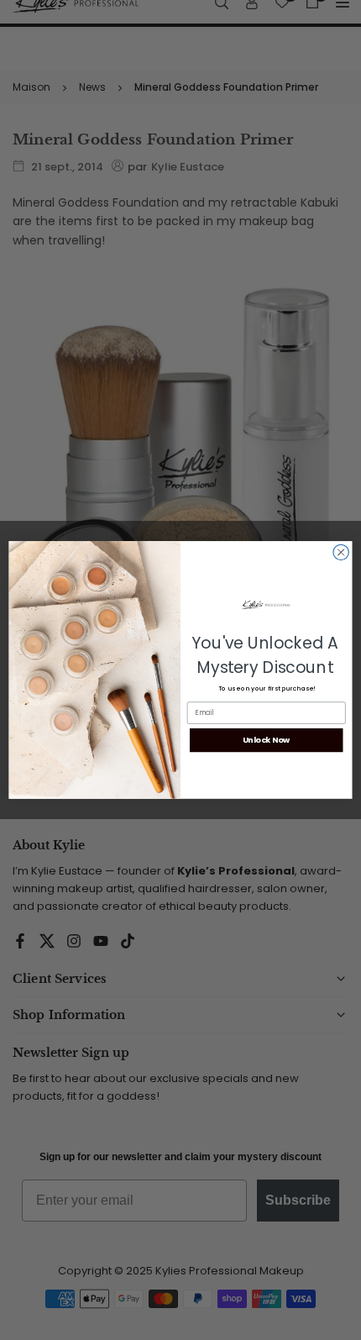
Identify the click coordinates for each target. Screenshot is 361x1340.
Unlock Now (266, 739)
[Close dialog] (340, 552)
